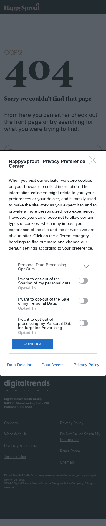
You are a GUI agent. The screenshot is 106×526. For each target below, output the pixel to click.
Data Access (53, 364)
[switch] (83, 281)
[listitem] (53, 267)
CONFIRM (33, 343)
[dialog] (53, 263)
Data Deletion (19, 364)
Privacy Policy (86, 364)
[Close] (94, 161)
